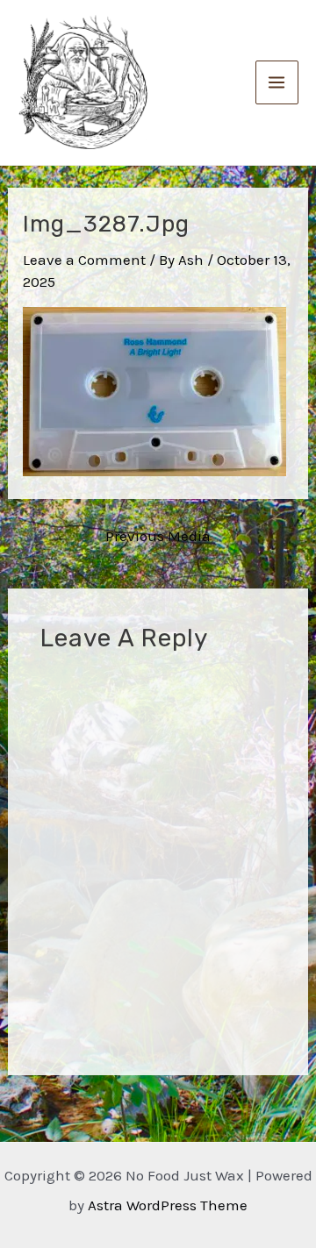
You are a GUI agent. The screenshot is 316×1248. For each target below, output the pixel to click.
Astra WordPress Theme (168, 1205)
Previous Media (158, 536)
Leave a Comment (84, 259)
